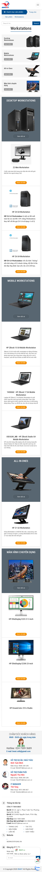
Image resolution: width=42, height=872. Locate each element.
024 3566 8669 (29, 821)
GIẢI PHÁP (29, 829)
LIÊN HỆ (12, 832)
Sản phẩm (8, 17)
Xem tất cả (21, 136)
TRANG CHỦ (13, 827)
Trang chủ (32, 12)
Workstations (19, 17)
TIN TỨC (29, 827)
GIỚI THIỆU (30, 832)
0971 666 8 (23, 790)
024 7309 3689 (19, 819)
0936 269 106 (24, 778)
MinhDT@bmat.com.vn (20, 823)
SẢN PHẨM (13, 829)
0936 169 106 (24, 766)
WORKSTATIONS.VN (14, 841)
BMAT (20, 869)
